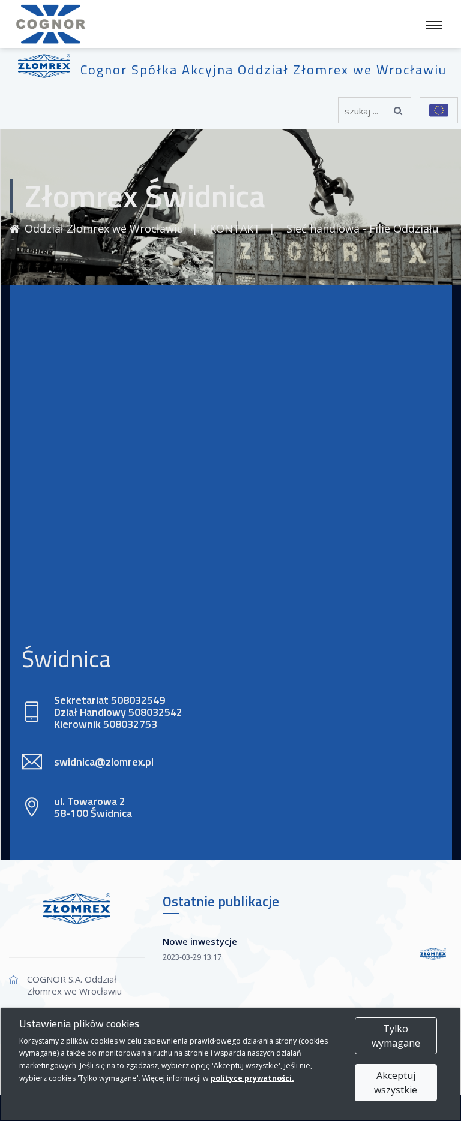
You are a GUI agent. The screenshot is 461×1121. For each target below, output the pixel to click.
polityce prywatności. (252, 1078)
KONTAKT (235, 228)
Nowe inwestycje (200, 941)
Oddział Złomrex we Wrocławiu (104, 228)
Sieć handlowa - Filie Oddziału (362, 228)
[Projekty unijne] (439, 110)
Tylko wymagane (396, 1036)
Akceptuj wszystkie (395, 1082)
